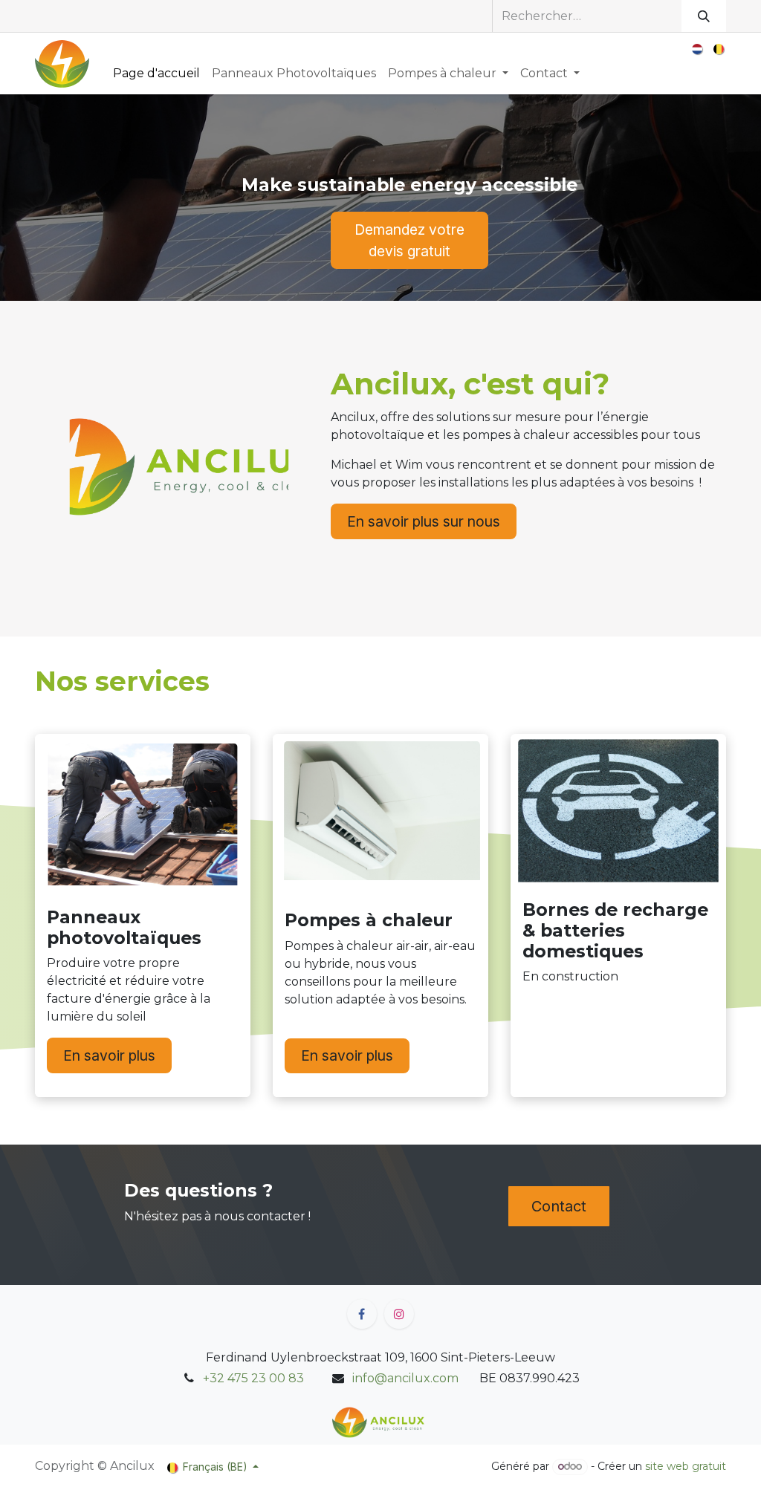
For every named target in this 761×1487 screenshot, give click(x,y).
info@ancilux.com (405, 1378)
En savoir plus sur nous (423, 521)
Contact (558, 1206)
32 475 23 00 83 (257, 1378)
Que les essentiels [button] (564, 1450)
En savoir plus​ (109, 1055)
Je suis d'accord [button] (673, 1450)
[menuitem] (698, 49)
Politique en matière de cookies (246, 1465)
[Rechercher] (703, 16)
